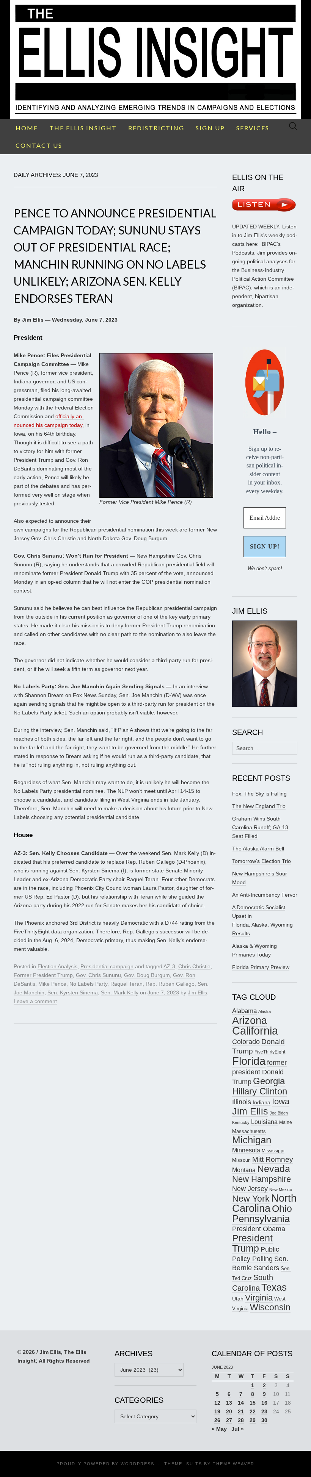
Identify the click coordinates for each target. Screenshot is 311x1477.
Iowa (280, 1101)
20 (229, 1411)
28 (241, 1420)
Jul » (237, 1429)
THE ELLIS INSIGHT (83, 127)
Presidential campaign (107, 966)
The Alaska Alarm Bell (258, 849)
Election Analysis (57, 966)
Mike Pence (52, 984)
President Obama (258, 1229)
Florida (248, 1061)
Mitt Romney (272, 1159)
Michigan (251, 1140)
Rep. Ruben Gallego (170, 984)
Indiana (261, 1102)
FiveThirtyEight (269, 1052)
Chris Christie (194, 966)
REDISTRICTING (156, 127)
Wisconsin (270, 1307)
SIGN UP (210, 127)
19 (217, 1411)
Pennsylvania (261, 1218)
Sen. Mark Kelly (119, 992)
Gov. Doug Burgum (147, 975)
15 (253, 1403)
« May (219, 1429)
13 (229, 1403)
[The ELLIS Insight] (155, 59)
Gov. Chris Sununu (98, 975)
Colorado (246, 1042)
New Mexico (280, 1189)
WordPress (137, 1463)
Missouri (241, 1160)
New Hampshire (261, 1179)
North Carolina (264, 1203)
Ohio (282, 1208)
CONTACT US (39, 145)
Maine (285, 1122)
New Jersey (250, 1189)
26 (217, 1420)
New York (251, 1198)
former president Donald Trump (259, 1072)
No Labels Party (88, 984)
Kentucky (241, 1122)
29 (253, 1420)
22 (253, 1411)
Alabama (244, 1010)
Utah (237, 1299)
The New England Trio (259, 806)
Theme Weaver (233, 1463)
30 (264, 1420)
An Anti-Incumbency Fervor (264, 895)
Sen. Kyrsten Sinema (72, 992)
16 (264, 1403)
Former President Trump (43, 975)
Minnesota (246, 1150)
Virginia (259, 1297)
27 (229, 1420)
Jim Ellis (197, 992)
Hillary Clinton (259, 1091)
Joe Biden (279, 1113)
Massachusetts (249, 1131)
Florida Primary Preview (260, 967)
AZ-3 (169, 966)
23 (264, 1411)
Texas (274, 1287)
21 (241, 1411)
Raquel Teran (126, 984)
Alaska (264, 1011)
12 (217, 1403)
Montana (244, 1170)
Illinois (241, 1102)
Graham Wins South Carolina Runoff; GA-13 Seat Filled (260, 827)
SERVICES (252, 127)
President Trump (252, 1243)
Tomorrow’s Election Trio (261, 861)
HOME (27, 127)
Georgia (269, 1081)
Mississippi (273, 1150)
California (255, 1031)
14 (241, 1403)
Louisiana (264, 1122)
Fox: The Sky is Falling (259, 794)
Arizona (249, 1020)
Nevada (273, 1169)
